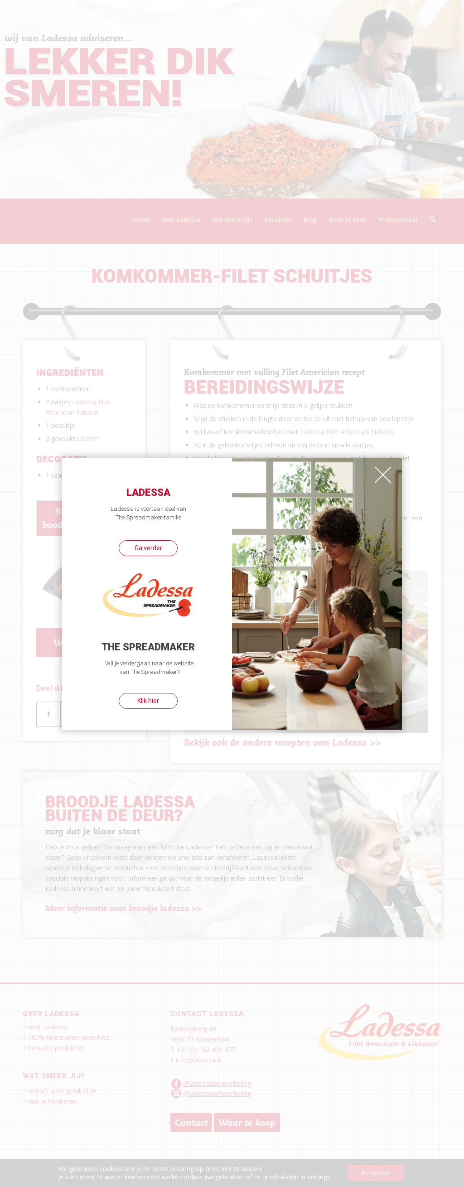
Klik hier (148, 700)
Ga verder (148, 548)
